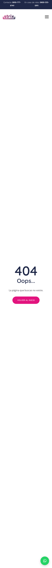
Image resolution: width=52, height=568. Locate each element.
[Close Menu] (46, 16)
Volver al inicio (26, 300)
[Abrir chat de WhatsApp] (44, 560)
